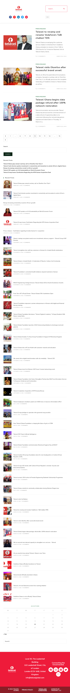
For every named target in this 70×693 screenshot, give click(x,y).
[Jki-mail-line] (58, 674)
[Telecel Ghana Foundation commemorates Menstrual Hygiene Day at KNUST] (7, 446)
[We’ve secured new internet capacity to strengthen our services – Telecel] (7, 543)
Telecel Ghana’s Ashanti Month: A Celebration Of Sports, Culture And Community (36, 261)
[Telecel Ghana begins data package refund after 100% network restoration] (7, 532)
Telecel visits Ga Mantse (20, 499)
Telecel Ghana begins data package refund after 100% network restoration (51, 102)
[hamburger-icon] (47, 17)
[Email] (26, 17)
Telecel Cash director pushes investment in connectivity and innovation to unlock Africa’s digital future (34, 166)
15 (59, 136)
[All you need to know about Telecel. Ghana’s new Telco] (7, 554)
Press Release (41, 28)
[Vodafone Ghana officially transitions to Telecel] (7, 565)
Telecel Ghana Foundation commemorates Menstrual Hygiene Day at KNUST (35, 445)
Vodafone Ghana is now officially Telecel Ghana (27, 596)
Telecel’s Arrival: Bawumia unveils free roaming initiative (29, 585)
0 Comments (41, 56)
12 (49, 136)
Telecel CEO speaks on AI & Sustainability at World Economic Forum (24, 170)
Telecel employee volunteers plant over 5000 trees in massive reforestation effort (37, 402)
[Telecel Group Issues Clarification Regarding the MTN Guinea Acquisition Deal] (7, 223)
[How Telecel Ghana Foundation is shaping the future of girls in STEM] (7, 424)
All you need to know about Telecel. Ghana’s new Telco (29, 553)
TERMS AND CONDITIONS (42, 689)
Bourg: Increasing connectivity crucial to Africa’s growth (20, 168)
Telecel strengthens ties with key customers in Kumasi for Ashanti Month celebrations (38, 250)
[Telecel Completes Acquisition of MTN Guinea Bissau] (7, 392)
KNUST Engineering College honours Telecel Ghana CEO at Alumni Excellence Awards (38, 283)
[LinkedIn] (18, 17)
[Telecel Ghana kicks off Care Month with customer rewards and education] (7, 348)
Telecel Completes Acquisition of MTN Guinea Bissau (28, 391)
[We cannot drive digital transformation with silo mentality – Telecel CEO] (7, 359)
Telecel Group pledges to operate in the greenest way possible (31, 412)
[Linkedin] (61, 669)
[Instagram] (14, 17)
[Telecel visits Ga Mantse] (7, 500)
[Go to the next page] (5, 140)
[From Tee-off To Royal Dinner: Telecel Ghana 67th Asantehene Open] (7, 294)
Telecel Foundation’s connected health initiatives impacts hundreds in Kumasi (35, 272)
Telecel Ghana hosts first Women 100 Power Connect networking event (34, 369)
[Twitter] (22, 17)
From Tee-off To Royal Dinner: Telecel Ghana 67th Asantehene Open (33, 293)
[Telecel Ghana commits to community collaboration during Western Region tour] (7, 489)
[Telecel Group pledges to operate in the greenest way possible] (7, 413)
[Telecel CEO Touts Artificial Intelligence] (7, 435)
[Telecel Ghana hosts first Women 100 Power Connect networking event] (7, 370)
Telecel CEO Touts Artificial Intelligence (24, 434)
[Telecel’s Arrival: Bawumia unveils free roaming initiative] (7, 587)
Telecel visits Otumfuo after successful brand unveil (51, 69)
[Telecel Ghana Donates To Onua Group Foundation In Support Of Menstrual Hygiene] (7, 338)
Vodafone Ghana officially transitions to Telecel (27, 564)
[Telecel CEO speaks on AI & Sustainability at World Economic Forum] (7, 212)
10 (40, 136)
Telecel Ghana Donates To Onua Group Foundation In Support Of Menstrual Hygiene (37, 337)
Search (5, 146)
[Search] (64, 9)
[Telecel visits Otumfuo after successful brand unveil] (7, 522)
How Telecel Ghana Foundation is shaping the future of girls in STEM (33, 423)
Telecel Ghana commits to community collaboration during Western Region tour (36, 488)
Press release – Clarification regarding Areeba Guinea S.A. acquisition (23, 231)
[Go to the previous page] (5, 136)
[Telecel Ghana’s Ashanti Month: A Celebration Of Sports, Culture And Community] (7, 262)
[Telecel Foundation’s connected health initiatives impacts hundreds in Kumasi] (7, 273)
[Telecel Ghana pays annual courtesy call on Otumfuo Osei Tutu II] (7, 184)
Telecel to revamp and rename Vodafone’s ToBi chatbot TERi (49, 34)
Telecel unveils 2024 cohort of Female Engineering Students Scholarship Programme (38, 477)
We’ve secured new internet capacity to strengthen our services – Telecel (34, 542)
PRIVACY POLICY (27, 690)
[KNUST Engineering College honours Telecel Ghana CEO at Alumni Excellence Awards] (7, 284)
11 (44, 136)
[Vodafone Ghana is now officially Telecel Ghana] (7, 597)
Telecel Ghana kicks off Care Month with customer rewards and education (34, 347)
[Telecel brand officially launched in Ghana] (7, 576)
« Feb (5, 634)
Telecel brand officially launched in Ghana (25, 575)
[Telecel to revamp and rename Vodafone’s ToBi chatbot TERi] (7, 511)
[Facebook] (10, 17)
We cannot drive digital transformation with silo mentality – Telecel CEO (34, 358)
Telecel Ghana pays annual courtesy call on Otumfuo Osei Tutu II (22, 164)
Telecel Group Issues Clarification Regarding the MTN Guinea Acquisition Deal (27, 172)
